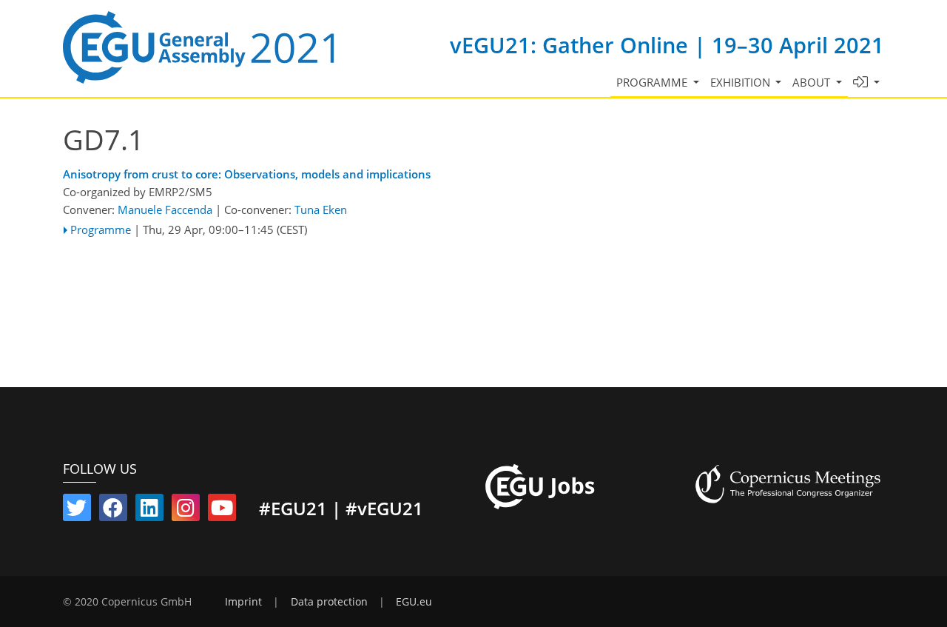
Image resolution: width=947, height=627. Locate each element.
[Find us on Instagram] (186, 510)
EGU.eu (414, 601)
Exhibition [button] (741, 82)
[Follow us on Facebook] (113, 510)
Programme (100, 229)
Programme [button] (653, 82)
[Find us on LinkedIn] (149, 510)
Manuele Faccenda (165, 209)
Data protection (329, 601)
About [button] (812, 82)
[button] (867, 82)
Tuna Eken (320, 209)
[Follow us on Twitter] (77, 510)
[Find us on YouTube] (222, 510)
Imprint (243, 601)
